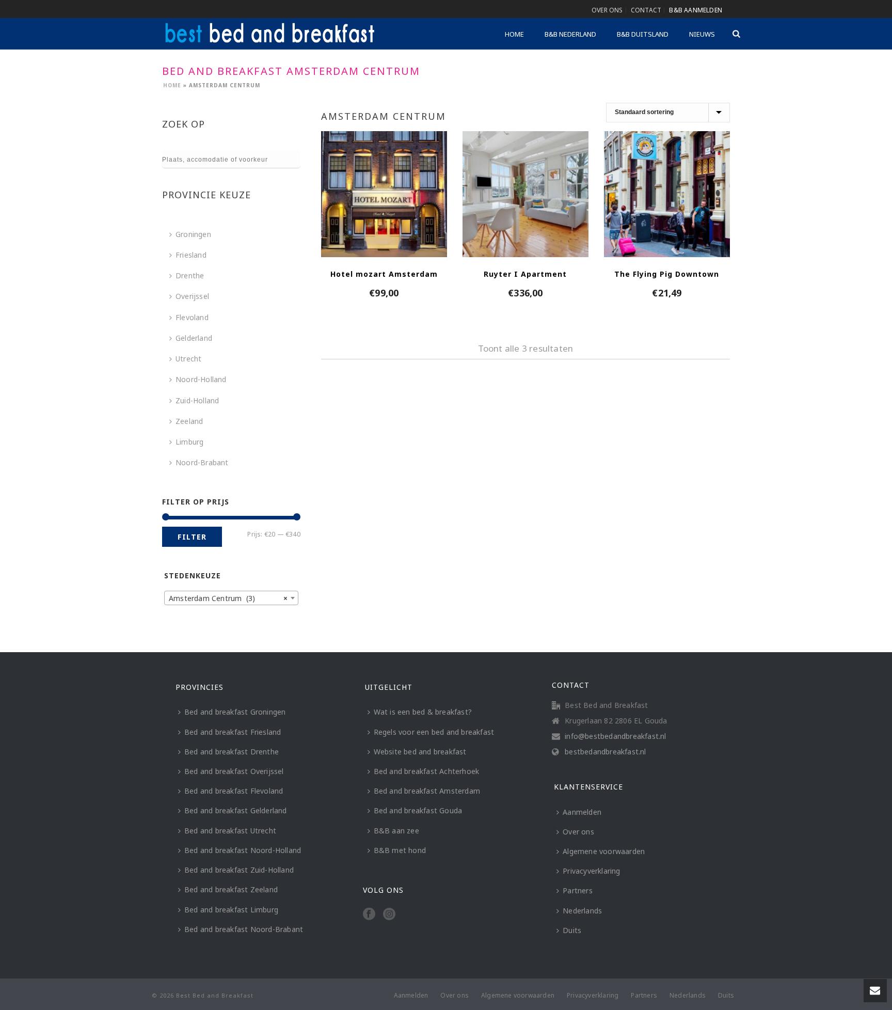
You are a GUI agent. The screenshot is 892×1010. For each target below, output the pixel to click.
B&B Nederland (570, 34)
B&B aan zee (396, 830)
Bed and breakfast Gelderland (235, 810)
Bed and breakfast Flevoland (233, 791)
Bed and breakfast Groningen (234, 712)
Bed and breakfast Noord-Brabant (243, 929)
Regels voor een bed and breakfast (434, 732)
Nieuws (702, 34)
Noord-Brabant (202, 462)
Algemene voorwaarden (604, 851)
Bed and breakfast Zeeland (231, 889)
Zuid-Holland (197, 400)
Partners (578, 890)
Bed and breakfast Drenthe (231, 751)
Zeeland (189, 421)
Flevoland (192, 317)
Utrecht (188, 359)
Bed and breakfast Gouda (418, 810)
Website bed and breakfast (420, 751)
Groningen (193, 234)
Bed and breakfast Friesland (232, 732)
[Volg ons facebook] (369, 914)
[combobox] (231, 598)
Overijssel (192, 296)
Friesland (191, 255)
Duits (572, 930)
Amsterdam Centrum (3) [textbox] (228, 598)
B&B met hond (400, 850)
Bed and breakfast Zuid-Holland (239, 870)
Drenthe (190, 275)
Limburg (189, 442)
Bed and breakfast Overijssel (234, 771)
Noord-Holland (201, 379)
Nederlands (582, 911)
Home (514, 34)
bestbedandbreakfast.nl (605, 751)
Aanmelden (582, 812)
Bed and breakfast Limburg (231, 909)
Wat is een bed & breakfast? (423, 712)
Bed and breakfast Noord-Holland (242, 850)
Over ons (578, 832)
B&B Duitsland (642, 34)
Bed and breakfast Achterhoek (427, 771)
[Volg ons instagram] (389, 914)
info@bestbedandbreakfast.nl (615, 736)
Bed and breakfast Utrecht (230, 830)
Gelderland (194, 338)
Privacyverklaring (591, 871)
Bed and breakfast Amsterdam (427, 791)
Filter (192, 537)
